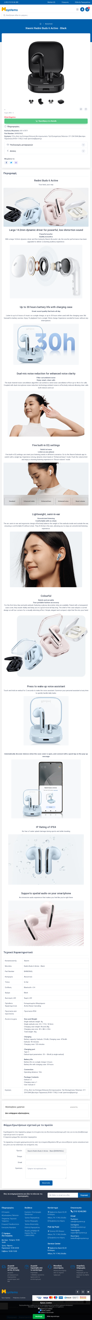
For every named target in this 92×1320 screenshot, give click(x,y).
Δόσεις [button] (13, 151)
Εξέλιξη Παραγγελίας (82, 2)
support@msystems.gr (79, 1233)
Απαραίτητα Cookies (45, 1309)
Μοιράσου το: (9, 159)
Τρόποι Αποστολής (32, 1224)
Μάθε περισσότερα (53, 1316)
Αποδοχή (38, 1316)
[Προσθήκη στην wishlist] (86, 109)
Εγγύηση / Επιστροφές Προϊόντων (33, 1213)
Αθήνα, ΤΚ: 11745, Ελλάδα (57, 1218)
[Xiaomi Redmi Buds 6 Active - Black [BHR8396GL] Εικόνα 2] (31, 101)
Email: (20, 1162)
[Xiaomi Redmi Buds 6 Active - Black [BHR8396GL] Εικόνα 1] (46, 66)
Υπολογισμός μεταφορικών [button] (21, 145)
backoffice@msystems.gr (80, 1238)
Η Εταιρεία (5, 1212)
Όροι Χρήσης (6, 1298)
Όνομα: (19, 1156)
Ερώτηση (18, 1168)
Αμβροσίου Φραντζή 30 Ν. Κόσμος (57, 1213)
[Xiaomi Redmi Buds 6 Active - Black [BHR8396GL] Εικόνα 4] (51, 101)
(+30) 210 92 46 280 (11, 2)
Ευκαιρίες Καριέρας (9, 1227)
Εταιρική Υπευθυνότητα (10, 1224)
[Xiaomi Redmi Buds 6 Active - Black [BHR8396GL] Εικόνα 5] (61, 101)
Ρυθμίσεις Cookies (19, 1298)
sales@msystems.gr (78, 1221)
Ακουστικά (48, 24)
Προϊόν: (19, 1151)
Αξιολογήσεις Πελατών (10, 1215)
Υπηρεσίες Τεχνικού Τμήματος (9, 1220)
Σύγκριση (65, 2)
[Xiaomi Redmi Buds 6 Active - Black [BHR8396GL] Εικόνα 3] (41, 101)
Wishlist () (51, 2)
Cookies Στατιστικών (47, 1312)
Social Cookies (45, 1310)
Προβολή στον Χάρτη (57, 1221)
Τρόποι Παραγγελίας (32, 1218)
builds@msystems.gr (78, 1227)
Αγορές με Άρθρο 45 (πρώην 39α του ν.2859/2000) (32, 1233)
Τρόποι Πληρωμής (31, 1221)
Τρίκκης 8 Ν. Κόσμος (56, 1231)
